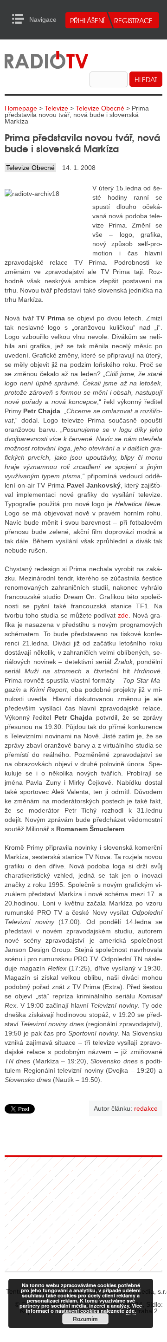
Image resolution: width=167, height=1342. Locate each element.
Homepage (21, 108)
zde (123, 615)
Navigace (20, 19)
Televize (56, 108)
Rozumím (85, 1319)
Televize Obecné (100, 108)
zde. (131, 1310)
